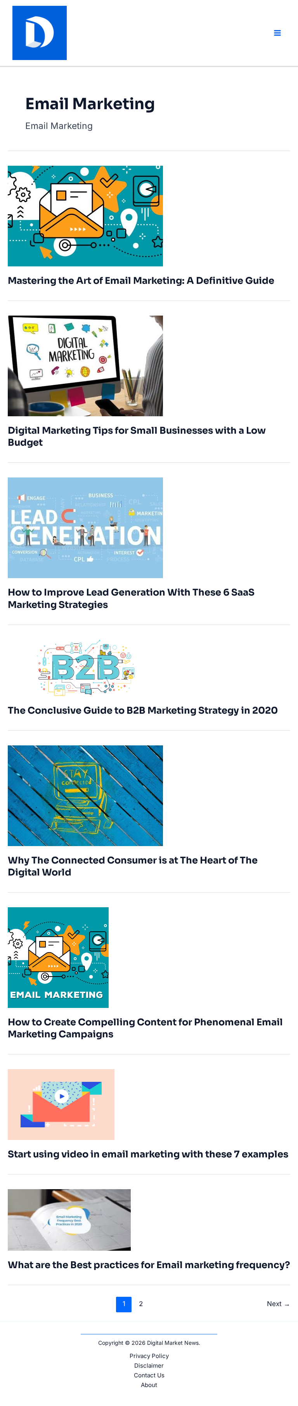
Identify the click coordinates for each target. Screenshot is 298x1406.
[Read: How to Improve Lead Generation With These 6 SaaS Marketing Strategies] (85, 527)
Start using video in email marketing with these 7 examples (148, 1154)
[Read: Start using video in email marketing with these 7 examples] (61, 1103)
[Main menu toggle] (277, 33)
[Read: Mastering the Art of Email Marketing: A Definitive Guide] (85, 215)
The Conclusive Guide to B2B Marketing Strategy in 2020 (143, 710)
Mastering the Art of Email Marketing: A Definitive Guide (141, 281)
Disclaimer (149, 1365)
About (149, 1385)
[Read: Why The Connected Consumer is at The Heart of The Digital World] (85, 795)
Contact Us (149, 1375)
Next (278, 1304)
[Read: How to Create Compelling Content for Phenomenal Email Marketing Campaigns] (58, 957)
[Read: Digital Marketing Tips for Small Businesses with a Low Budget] (85, 365)
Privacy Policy (149, 1356)
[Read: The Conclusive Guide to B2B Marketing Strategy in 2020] (85, 667)
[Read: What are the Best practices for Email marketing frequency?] (69, 1219)
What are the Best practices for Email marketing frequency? (149, 1265)
